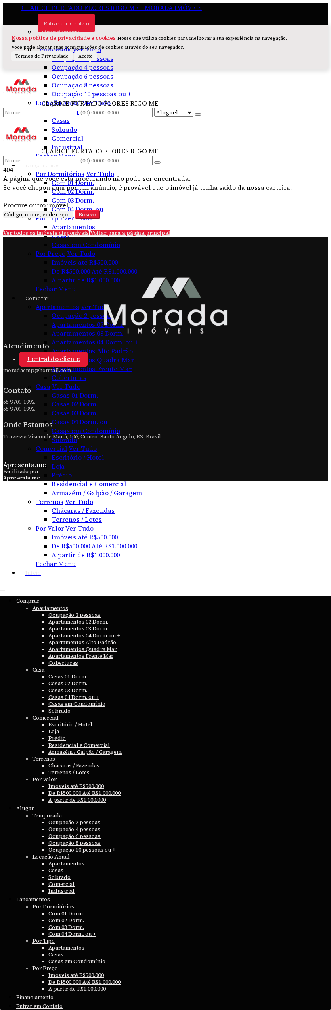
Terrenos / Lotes (77, 519)
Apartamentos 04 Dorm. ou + (95, 342)
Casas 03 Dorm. (75, 413)
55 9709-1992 (19, 401)
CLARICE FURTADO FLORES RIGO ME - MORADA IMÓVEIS (111, 7)
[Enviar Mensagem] (157, 162)
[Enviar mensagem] (198, 114)
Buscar (87, 214)
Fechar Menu (56, 563)
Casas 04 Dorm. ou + (82, 421)
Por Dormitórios (60, 173)
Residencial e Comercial (89, 483)
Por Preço (50, 253)
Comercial (51, 448)
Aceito (85, 56)
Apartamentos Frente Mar (92, 368)
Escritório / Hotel (78, 457)
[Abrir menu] (2, 587)
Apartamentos (73, 226)
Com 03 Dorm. (73, 200)
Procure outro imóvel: (36, 205)
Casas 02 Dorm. (75, 404)
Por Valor (50, 528)
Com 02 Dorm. (73, 191)
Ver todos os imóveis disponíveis (46, 233)
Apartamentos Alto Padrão (92, 350)
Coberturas (69, 377)
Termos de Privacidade (42, 56)
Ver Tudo (100, 173)
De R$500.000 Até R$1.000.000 (94, 271)
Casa (43, 386)
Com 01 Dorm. (73, 182)
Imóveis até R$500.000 (85, 262)
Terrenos (49, 501)
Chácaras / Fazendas (83, 510)
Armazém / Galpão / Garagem (97, 492)
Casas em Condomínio (86, 244)
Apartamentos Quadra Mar (93, 359)
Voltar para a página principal (130, 233)
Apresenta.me (24, 464)
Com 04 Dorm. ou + (80, 209)
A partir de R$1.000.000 (86, 554)
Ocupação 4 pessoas (82, 67)
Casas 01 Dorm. (75, 395)
